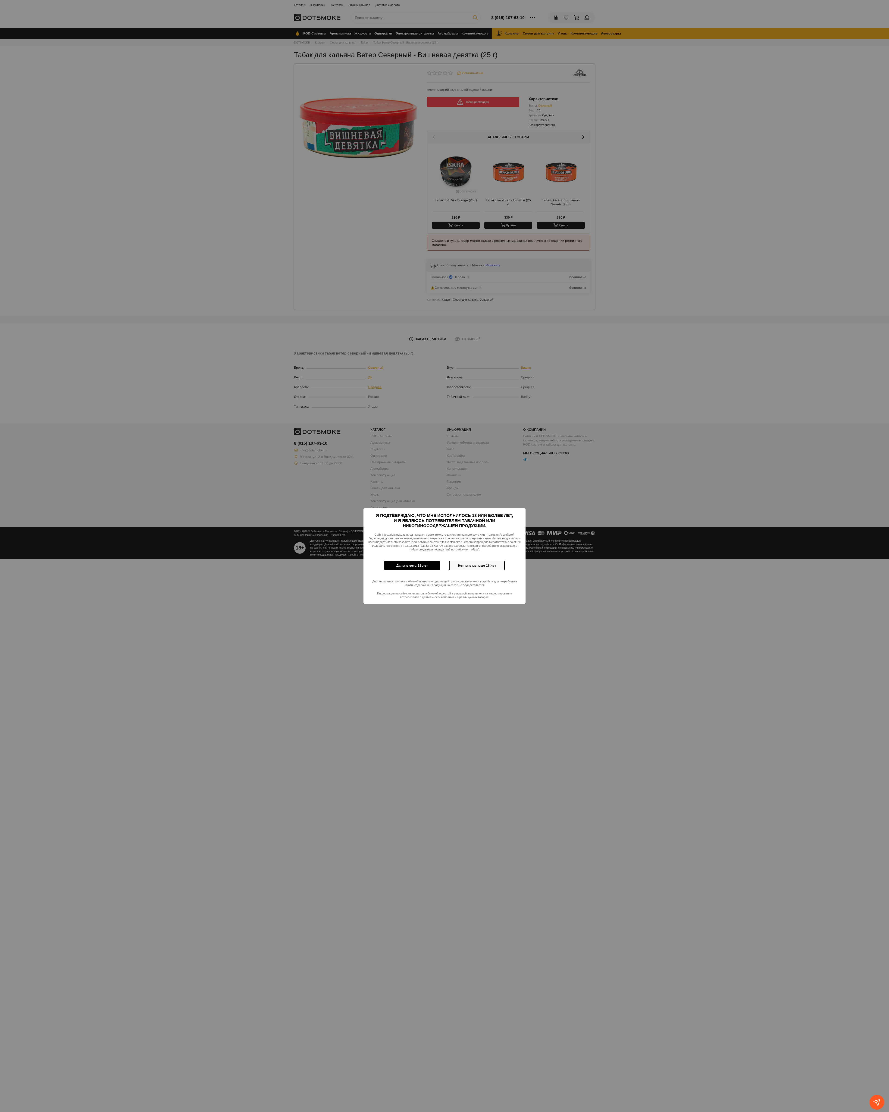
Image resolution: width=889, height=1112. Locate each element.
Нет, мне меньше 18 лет (477, 565)
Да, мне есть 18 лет (412, 565)
